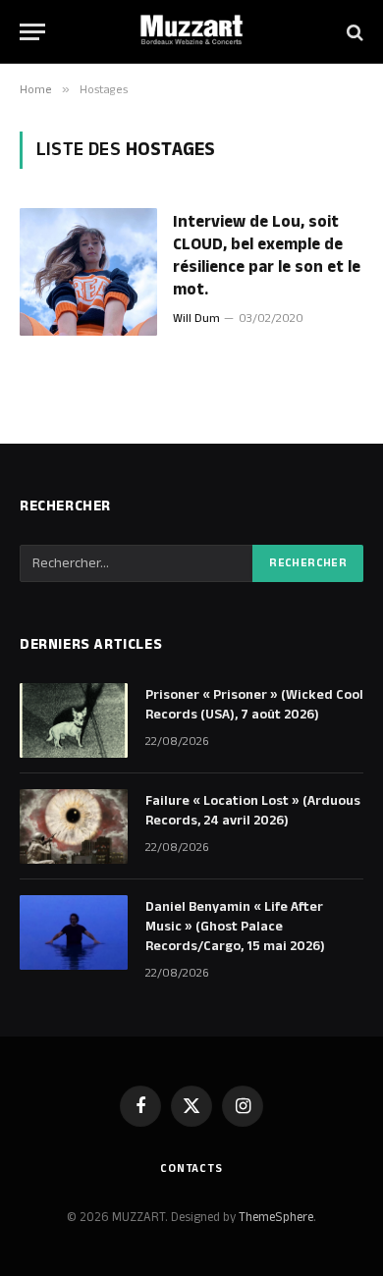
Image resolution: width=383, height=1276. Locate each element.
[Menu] (32, 32)
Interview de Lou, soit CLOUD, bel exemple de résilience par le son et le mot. (266, 255)
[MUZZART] (191, 32)
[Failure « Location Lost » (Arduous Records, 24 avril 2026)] (74, 826)
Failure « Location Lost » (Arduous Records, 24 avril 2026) (252, 810)
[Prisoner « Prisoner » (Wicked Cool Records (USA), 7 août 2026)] (74, 720)
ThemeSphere (276, 1217)
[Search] (353, 32)
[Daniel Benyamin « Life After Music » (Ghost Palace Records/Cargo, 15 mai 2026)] (74, 932)
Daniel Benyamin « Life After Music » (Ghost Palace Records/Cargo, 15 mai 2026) (235, 926)
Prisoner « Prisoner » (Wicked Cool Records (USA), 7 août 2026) (254, 704)
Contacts (191, 1168)
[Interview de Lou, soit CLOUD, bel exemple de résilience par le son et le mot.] (88, 272)
